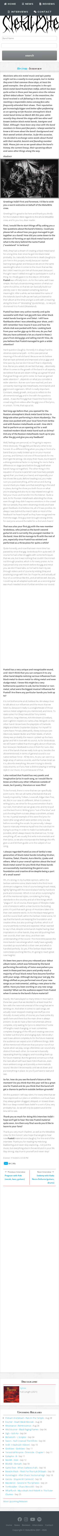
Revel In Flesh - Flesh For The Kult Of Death (25, 1471)
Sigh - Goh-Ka (11, 1433)
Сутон (23, 1388)
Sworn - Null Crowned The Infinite (21, 1440)
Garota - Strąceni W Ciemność (19, 1479)
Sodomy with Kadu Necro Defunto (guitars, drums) (43, 1179)
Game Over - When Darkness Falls (21, 1467)
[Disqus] (29, 1235)
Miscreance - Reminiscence (18, 1425)
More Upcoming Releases (15, 1501)
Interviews (19, 11)
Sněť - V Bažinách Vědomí (17, 1444)
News (28, 3)
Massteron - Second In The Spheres (22, 1482)
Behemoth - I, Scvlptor (15, 1437)
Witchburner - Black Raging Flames (21, 1429)
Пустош (22, 68)
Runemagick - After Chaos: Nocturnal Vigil (25, 1475)
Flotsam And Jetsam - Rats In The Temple (24, 1417)
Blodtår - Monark (13, 1463)
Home (11, 3)
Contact (44, 11)
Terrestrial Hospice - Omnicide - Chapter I (24, 1452)
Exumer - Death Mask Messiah (19, 1421)
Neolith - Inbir (11, 1459)
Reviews (48, 3)
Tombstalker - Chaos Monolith (19, 1486)
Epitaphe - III (11, 1456)
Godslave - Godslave (15, 1448)
